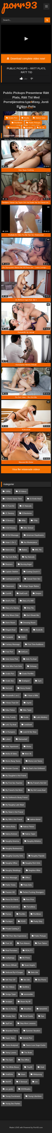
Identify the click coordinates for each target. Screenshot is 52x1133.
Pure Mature (25, 943)
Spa (42, 1016)
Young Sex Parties (12, 1104)
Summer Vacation (33, 1031)
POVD (23, 921)
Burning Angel (26, 564)
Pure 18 (8, 943)
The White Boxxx (12, 1067)
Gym (40, 681)
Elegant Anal (10, 630)
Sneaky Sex (10, 1016)
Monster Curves (11, 768)
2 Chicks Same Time (13, 499)
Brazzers (8, 564)
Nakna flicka (10, 827)
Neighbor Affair (34, 870)
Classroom (9, 586)
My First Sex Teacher (13, 783)
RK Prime (26, 958)
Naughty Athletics (34, 841)
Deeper (38, 593)
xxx (36, 1082)
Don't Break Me (33, 615)
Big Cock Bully (11, 557)
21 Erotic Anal (35, 499)
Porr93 (30, 108)
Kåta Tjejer (27, 710)
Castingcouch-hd (12, 579)
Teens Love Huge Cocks (35, 1045)
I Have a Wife (32, 695)
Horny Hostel (25, 688)
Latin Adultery (41, 717)
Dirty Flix (30, 608)
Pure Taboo (42, 943)
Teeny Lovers (10, 1053)
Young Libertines (35, 1096)
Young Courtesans (12, 1096)
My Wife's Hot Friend (13, 819)
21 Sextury (9, 513)
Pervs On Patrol (11, 899)
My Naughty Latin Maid (14, 805)
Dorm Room (10, 623)
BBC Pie (38, 550)
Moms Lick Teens (35, 761)
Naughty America (12, 841)
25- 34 (41, 128)
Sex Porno (42, 980)
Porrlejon (9, 921)
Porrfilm (22, 914)
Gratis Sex (9, 681)
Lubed (7, 739)
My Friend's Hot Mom (14, 790)
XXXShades (25, 1089)
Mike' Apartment (11, 746)
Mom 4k (28, 754)
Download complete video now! (27, 58)
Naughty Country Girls (14, 856)
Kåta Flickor (10, 710)
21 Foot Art (9, 506)
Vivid (42, 1067)
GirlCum (24, 652)
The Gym (9, 1060)
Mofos (28, 746)
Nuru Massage (11, 878)
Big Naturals (29, 557)
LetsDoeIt (28, 725)
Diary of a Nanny (12, 608)
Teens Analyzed (11, 1045)
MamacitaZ (22, 739)
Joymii (28, 703)
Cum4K (8, 593)
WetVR (8, 1082)
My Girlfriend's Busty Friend (16, 797)
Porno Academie (12, 907)
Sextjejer (29, 128)
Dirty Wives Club (12, 615)
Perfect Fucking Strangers (33, 892)
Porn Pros (30, 899)
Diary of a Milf (27, 601)
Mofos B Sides (11, 754)
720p (35, 520)
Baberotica (9, 550)
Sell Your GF (10, 980)
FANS (23, 637)
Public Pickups (34, 123)
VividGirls (9, 1074)
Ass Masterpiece (30, 542)
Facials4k (9, 637)
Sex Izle (26, 980)
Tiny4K (29, 1067)
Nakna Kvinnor (11, 834)
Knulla (26, 118)
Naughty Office (11, 863)
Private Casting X (12, 929)
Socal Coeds (28, 1016)
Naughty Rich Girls (32, 863)
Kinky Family (10, 717)
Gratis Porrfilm (28, 674)
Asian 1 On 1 (10, 542)
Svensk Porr (27, 1038)
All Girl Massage (11, 535)
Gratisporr (26, 681)
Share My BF (25, 1002)
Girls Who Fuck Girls (13, 666)
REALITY (29, 950)
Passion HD (10, 892)
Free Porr (9, 652)
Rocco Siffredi (11, 965)
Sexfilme (25, 987)
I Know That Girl (11, 703)
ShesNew (27, 1009)
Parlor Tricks (10, 885)
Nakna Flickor (28, 827)
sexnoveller (14, 128)
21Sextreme (27, 513)
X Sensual (23, 1082)
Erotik (25, 630)
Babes (24, 550)
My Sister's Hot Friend (14, 812)
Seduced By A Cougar (14, 972)
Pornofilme (31, 907)
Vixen (23, 1074)
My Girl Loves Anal (38, 790)
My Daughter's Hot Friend (15, 776)
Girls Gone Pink (11, 659)
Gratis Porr (13, 118)
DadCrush (23, 593)
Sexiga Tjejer (10, 994)
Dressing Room (29, 623)
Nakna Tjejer (41, 118)
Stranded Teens (11, 1031)
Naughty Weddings (13, 870)
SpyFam (8, 1023)
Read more (25, 102)
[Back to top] (44, 1125)
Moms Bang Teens (12, 761)
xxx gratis (9, 1089)
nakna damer (35, 819)
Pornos (8, 914)
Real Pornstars (11, 950)
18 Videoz (22, 491)
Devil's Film (10, 601)
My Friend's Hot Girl (38, 783)
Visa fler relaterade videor (26, 469)
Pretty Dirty (37, 921)
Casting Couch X (33, 572)
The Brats (28, 1053)
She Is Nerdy (10, 1009)
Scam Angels (29, 965)
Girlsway (33, 666)
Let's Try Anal (10, 725)
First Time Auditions (35, 644)
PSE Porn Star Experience (15, 936)
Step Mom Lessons (27, 1023)
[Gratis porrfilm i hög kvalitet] (21, 7)
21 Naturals (26, 506)
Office (27, 878)
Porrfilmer (18, 123)
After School (28, 528)
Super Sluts (10, 1038)
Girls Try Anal (31, 659)
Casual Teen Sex (33, 579)
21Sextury (9, 520)
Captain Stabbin (11, 572)
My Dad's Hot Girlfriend (35, 768)
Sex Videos (9, 987)
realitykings (9, 958)
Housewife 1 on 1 (12, 695)
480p (23, 520)
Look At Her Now (29, 732)
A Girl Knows (10, 528)
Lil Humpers (10, 732)
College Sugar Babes (30, 586)
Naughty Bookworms (13, 848)
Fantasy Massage (12, 644)
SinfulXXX (43, 1009)
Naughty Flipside (37, 856)
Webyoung (37, 1074)
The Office (25, 1060)
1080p (7, 491)
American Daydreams (35, 535)
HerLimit (8, 688)
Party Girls (27, 885)
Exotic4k (39, 630)
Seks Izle (34, 972)
